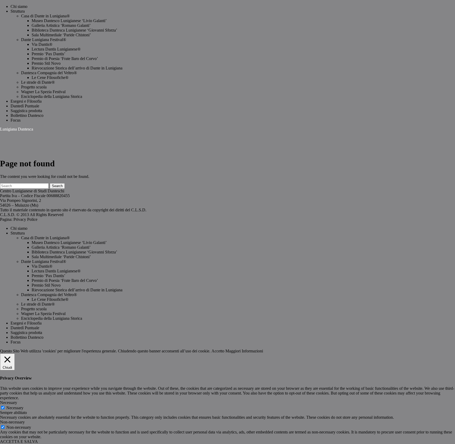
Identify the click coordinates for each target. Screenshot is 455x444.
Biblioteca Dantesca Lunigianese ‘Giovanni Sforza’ (74, 30)
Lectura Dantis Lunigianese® (56, 49)
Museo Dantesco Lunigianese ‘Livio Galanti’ (69, 20)
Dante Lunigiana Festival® (43, 39)
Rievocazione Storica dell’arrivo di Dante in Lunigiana (77, 68)
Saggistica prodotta (26, 110)
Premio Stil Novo (46, 63)
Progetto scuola (34, 87)
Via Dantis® (42, 44)
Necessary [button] (8, 402)
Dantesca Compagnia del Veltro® (49, 73)
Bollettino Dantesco (27, 115)
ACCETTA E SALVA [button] (19, 441)
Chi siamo (19, 6)
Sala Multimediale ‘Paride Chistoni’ (61, 35)
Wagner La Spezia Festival (43, 91)
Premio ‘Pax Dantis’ (48, 54)
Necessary (14, 408)
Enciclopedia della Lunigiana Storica (51, 96)
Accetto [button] (217, 351)
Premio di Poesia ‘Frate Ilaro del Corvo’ (65, 58)
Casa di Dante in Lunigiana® (45, 16)
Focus (16, 120)
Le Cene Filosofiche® (50, 77)
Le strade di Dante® (38, 82)
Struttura (18, 11)
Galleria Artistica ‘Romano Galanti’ (61, 25)
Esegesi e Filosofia (26, 101)
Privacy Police (25, 219)
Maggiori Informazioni (244, 351)
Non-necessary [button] (12, 422)
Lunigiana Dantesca (16, 129)
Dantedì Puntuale (25, 106)
